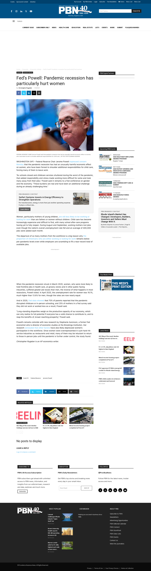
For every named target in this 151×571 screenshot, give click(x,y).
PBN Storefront (115, 530)
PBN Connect (115, 527)
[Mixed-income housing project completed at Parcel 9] (81, 415)
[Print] (39, 93)
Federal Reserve (36, 378)
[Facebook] (11, 11)
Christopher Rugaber (25, 88)
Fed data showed (36, 300)
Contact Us (114, 540)
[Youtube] (31, 11)
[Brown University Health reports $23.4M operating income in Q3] (67, 531)
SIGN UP (86, 488)
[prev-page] (17, 432)
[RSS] (115, 490)
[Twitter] (26, 11)
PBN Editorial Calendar (118, 524)
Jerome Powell (47, 378)
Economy (25, 69)
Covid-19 (25, 378)
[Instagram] (16, 11)
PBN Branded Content (28, 194)
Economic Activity (35, 69)
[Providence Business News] (75, 10)
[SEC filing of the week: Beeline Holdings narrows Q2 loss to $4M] (28, 415)
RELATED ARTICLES (25, 403)
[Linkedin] (21, 11)
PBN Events (114, 537)
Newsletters (114, 517)
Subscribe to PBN (116, 514)
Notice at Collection (127, 568)
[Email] (34, 93)
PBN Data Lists (115, 534)
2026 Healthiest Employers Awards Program (123, 158)
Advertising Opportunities (119, 520)
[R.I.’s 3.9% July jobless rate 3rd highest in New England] (55, 415)
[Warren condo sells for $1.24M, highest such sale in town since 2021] (67, 545)
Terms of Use (98, 568)
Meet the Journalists (117, 544)
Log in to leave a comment (26, 452)
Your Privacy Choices (112, 568)
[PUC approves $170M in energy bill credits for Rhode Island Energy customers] (129, 371)
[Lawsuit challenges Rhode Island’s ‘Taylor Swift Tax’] (67, 517)
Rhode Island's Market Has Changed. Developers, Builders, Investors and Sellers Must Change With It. (116, 218)
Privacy (89, 568)
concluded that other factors (38, 328)
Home (18, 69)
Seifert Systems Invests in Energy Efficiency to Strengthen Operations (41, 198)
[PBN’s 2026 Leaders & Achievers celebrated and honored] (129, 382)
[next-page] (21, 432)
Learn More (24, 209)
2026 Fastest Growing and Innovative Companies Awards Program (123, 171)
